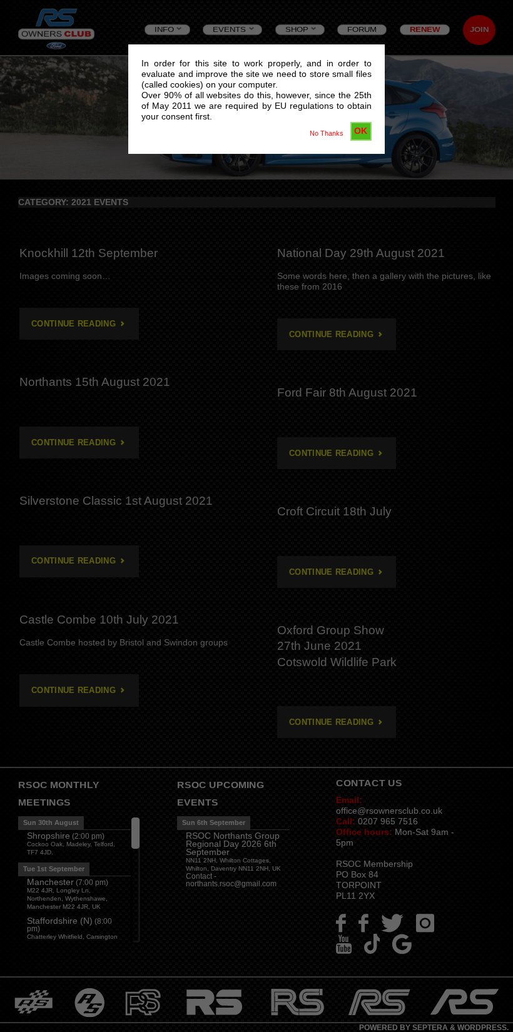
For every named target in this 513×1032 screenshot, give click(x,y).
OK (360, 131)
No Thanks (326, 133)
